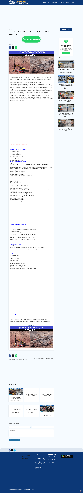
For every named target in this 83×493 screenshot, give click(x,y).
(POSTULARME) (31, 325)
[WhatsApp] (16, 47)
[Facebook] (10, 47)
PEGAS (67, 2)
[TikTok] (12, 450)
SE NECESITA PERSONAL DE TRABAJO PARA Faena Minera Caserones (43, 359)
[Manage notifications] (81, 491)
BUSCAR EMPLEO (45, 2)
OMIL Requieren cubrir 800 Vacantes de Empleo (19, 359)
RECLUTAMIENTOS (54, 2)
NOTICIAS (72, 2)
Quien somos (51, 462)
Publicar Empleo (51, 456)
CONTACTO (50, 464)
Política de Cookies (52, 461)
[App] (14, 450)
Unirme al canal (66, 53)
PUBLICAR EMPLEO (66, 29)
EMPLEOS (62, 2)
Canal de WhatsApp (52, 458)
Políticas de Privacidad (52, 459)
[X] (13, 47)
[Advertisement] (41, 16)
